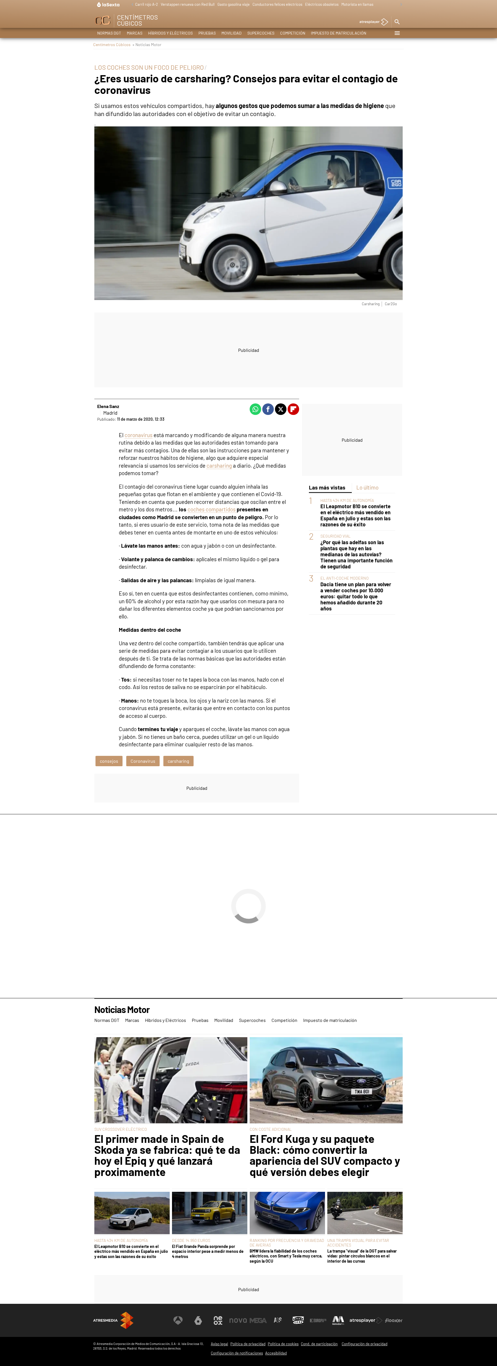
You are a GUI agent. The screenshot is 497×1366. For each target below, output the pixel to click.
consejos (109, 761)
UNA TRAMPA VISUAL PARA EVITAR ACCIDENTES (358, 1242)
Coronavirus (143, 761)
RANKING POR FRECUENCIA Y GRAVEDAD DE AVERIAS (287, 1242)
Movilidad (231, 33)
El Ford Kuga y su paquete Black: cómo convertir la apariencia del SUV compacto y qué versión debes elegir (325, 1155)
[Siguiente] (400, 5)
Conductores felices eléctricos (277, 4)
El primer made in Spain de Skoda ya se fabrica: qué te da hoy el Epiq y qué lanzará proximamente (167, 1155)
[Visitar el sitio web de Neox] (218, 1320)
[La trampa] (365, 1213)
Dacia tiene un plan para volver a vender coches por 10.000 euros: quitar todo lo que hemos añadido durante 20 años (355, 596)
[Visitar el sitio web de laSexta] (198, 1320)
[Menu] (397, 33)
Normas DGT (109, 33)
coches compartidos (212, 509)
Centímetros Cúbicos (112, 44)
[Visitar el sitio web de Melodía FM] (338, 1320)
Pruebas (207, 33)
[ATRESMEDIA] (113, 1320)
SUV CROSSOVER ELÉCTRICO (120, 1129)
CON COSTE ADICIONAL (271, 1129)
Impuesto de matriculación (338, 33)
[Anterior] (131, 5)
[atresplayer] (371, 22)
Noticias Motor (122, 1010)
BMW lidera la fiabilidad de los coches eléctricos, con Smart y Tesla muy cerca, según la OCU (286, 1256)
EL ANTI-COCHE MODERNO (344, 578)
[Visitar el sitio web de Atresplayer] (366, 1320)
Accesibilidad (276, 1353)
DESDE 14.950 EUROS (191, 1240)
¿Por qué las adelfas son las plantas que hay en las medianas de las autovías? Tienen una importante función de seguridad (356, 554)
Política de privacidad (247, 1344)
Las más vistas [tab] (327, 487)
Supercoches (260, 33)
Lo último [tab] (367, 487)
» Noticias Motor (146, 44)
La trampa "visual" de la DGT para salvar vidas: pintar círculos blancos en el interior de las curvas (362, 1256)
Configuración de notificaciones (237, 1353)
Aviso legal (219, 1344)
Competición (292, 33)
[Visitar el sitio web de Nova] (238, 1320)
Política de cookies (283, 1344)
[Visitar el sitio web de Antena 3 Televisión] (178, 1320)
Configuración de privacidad (364, 1344)
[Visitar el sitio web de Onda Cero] (298, 1320)
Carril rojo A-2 (146, 4)
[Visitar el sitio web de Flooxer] (393, 1320)
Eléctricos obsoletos (322, 4)
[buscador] (397, 22)
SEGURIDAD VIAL (335, 536)
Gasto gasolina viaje (233, 4)
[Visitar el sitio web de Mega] (258, 1320)
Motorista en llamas (357, 4)
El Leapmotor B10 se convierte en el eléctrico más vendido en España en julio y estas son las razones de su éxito (355, 516)
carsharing (219, 465)
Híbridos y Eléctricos (170, 33)
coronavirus (138, 435)
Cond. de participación (319, 1344)
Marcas (134, 33)
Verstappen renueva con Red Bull (188, 4)
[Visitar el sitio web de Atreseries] (278, 1320)
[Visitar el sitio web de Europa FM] (318, 1320)
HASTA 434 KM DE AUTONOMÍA (347, 500)
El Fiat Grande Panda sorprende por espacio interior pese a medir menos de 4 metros (208, 1251)
